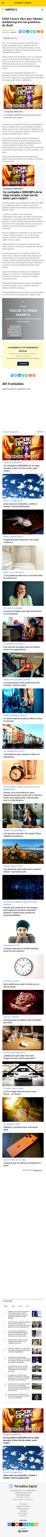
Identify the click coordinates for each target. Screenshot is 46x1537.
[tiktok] (21, 1524)
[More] (42, 31)
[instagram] (24, 1524)
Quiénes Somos (23, 1513)
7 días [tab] (13, 1306)
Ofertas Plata (13, 332)
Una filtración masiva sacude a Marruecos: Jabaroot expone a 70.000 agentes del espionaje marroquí (18, 1368)
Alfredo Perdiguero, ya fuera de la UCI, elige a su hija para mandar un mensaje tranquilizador (19, 1350)
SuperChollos (14, 326)
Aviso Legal (23, 1504)
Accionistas (23, 1515)
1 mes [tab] (20, 1306)
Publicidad (23, 1511)
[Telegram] (34, 31)
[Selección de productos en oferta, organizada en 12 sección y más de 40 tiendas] (23, 302)
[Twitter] (23, 31)
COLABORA (23, 363)
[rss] (36, 1524)
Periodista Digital (9, 30)
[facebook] (9, 1524)
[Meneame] (38, 31)
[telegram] (28, 1524)
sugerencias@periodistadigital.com (23, 1499)
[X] (13, 1524)
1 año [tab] (27, 1306)
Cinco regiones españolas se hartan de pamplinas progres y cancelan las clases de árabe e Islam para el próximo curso (18, 1333)
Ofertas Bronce (14, 335)
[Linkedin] (27, 31)
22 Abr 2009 (5, 32)
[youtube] (17, 1524)
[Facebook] (20, 31)
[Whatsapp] (31, 31)
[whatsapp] (32, 1524)
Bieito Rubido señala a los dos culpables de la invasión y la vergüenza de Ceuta (18, 1341)
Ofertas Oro (13, 329)
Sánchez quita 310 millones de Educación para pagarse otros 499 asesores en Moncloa (19, 1396)
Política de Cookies (23, 1508)
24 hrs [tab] (6, 1306)
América (11, 9)
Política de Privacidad (23, 1506)
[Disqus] (23, 1203)
